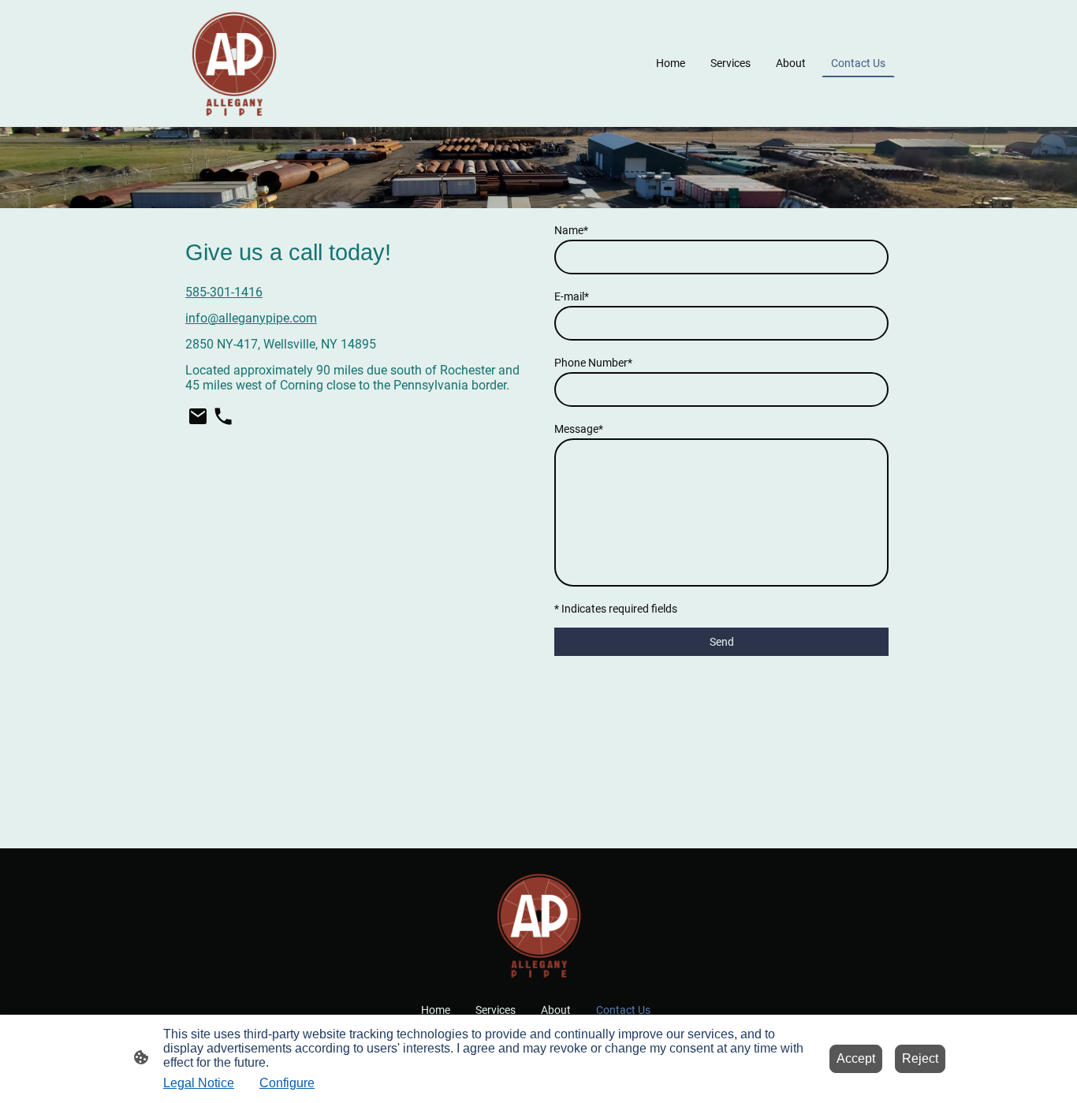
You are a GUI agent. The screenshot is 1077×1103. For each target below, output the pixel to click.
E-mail (571, 296)
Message (578, 429)
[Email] (197, 416)
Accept (856, 1058)
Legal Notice (198, 1083)
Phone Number (593, 362)
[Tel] (223, 416)
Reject (920, 1058)
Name (571, 230)
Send (722, 641)
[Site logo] (234, 63)
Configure (287, 1083)
